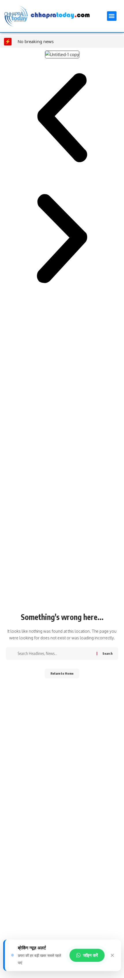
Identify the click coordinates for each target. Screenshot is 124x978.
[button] (112, 16)
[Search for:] (55, 653)
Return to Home (62, 673)
